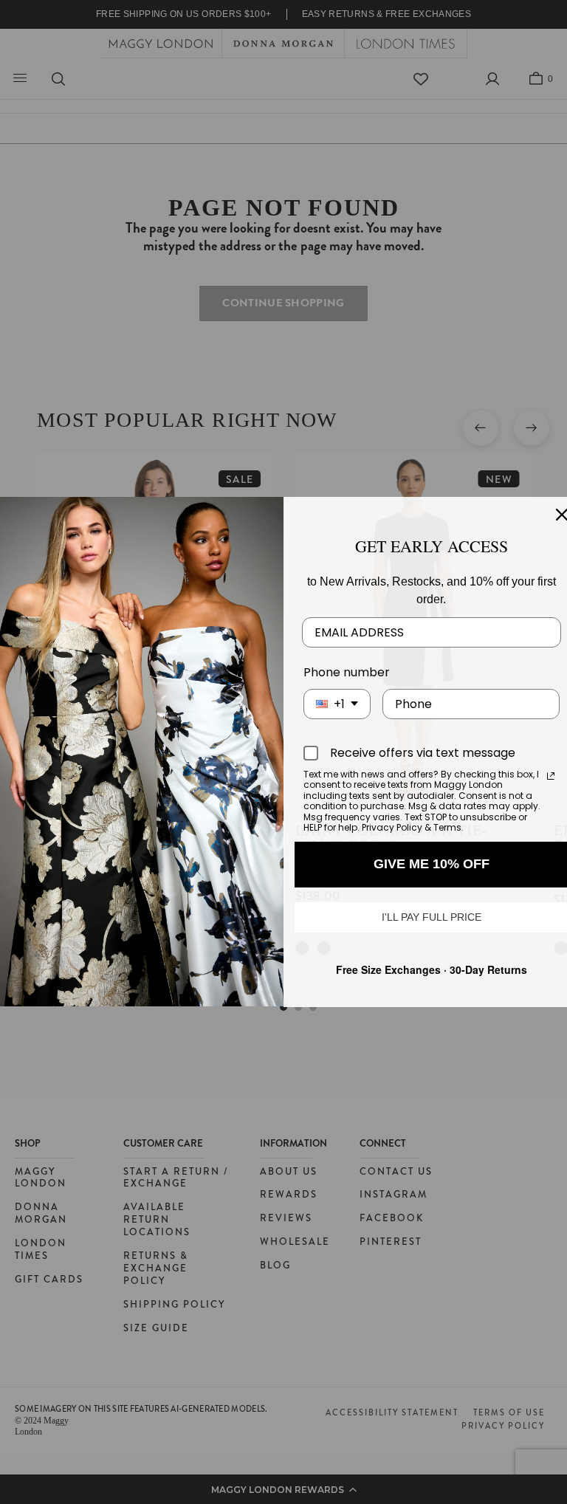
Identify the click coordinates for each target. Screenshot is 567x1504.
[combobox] (337, 704)
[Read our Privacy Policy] (551, 776)
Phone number (346, 672)
